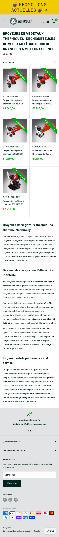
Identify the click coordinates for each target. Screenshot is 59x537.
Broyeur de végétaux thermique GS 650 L (42, 152)
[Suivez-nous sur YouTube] (16, 500)
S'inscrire (12, 483)
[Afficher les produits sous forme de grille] (50, 62)
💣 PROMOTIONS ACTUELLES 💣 (29, 7)
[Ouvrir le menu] (4, 21)
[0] (54, 21)
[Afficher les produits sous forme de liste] (55, 62)
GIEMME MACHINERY (11, 96)
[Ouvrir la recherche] (42, 21)
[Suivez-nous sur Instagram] (10, 500)
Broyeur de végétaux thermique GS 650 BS (13, 152)
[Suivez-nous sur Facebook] (5, 500)
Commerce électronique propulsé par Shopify (21, 531)
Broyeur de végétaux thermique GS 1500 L (42, 102)
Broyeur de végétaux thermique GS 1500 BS (13, 102)
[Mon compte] (48, 21)
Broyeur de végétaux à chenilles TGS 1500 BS (13, 202)
